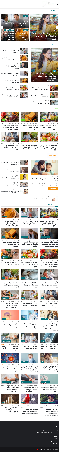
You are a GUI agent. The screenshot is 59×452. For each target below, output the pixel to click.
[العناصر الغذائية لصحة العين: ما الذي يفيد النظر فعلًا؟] (54, 95)
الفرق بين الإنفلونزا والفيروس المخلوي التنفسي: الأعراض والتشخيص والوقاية (51, 412)
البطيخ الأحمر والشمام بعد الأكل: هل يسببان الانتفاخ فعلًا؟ (30, 147)
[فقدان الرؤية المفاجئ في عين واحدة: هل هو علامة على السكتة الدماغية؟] (24, 65)
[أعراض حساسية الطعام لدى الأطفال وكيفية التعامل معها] (24, 170)
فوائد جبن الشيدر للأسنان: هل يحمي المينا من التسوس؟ (10, 81)
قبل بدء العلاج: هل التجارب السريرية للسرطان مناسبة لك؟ (10, 96)
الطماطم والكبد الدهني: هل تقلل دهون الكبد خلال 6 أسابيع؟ (11, 88)
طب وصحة (55, 44)
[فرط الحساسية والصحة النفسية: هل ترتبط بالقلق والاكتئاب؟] (24, 73)
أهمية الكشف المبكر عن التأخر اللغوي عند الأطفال (44, 180)
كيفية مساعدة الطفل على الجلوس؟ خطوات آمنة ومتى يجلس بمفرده (29, 368)
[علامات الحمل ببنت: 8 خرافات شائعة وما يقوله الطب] (24, 162)
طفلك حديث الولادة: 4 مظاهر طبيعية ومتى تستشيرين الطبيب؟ (40, 199)
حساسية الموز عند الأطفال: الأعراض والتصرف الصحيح (10, 178)
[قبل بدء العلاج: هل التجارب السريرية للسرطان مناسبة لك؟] (24, 95)
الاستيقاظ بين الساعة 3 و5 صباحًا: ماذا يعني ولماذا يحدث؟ (41, 103)
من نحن (55, 436)
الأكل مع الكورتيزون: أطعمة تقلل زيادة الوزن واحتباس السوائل (44, 36)
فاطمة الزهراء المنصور (33, 123)
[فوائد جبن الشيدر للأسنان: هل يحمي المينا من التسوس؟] (24, 80)
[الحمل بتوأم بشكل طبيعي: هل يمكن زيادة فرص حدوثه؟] (24, 184)
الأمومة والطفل (52, 155)
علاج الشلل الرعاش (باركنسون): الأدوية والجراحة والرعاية (13, 389)
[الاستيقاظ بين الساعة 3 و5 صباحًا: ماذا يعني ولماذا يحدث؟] (54, 102)
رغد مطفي (53, 80)
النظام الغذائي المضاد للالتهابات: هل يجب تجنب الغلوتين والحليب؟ (11, 409)
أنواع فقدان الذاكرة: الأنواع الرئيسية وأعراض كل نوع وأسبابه (49, 389)
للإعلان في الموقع (53, 443)
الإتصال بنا (55, 433)
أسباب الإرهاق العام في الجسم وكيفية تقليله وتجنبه (50, 368)
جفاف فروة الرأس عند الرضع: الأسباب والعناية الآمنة (10, 192)
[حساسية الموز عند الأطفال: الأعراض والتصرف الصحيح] (24, 177)
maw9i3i (35, 143)
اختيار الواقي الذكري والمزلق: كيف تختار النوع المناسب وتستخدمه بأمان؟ (30, 411)
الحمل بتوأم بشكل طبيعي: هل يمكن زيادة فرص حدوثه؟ (11, 185)
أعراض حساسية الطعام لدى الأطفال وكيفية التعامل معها (10, 170)
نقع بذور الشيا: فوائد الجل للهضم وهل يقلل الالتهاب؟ (29, 304)
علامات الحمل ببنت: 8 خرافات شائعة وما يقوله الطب (10, 163)
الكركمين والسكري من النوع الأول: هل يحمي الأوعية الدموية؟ (23, 35)
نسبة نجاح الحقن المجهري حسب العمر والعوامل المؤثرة (11, 368)
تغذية (55, 16)
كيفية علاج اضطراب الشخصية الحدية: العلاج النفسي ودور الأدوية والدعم (50, 327)
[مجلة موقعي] (47, 4)
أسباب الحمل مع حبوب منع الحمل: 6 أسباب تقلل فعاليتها (30, 348)
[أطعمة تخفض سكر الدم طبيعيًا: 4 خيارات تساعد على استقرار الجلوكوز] (54, 88)
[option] (29, 27)
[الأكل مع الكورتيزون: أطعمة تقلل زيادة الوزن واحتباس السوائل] (44, 27)
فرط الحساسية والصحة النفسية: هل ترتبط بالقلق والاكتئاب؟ (10, 74)
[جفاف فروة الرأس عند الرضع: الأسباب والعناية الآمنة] (24, 191)
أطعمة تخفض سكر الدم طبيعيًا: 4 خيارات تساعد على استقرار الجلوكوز (40, 88)
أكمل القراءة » (53, 188)
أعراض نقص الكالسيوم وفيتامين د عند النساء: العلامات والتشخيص (31, 389)
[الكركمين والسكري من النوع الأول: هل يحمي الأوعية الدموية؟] (24, 58)
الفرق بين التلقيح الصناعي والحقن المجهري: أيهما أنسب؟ (30, 326)
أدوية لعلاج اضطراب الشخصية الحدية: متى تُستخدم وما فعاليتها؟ (12, 305)
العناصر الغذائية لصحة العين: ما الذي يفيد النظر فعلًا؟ (40, 96)
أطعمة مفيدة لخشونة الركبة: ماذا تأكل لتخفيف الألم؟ (11, 147)
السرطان (25, 16)
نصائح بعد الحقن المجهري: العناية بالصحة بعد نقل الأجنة (11, 326)
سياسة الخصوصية (53, 441)
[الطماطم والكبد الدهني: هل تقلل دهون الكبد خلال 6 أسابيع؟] (24, 88)
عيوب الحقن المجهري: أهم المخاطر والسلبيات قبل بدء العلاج (49, 348)
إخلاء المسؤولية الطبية (52, 438)
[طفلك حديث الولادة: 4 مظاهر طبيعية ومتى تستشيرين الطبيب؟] (54, 198)
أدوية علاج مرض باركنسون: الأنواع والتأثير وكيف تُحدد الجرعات (10, 348)
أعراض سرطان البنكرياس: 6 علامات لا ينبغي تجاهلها (16, 24)
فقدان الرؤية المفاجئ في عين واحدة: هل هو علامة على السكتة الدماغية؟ (8, 34)
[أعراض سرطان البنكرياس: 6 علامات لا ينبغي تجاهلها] (15, 21)
